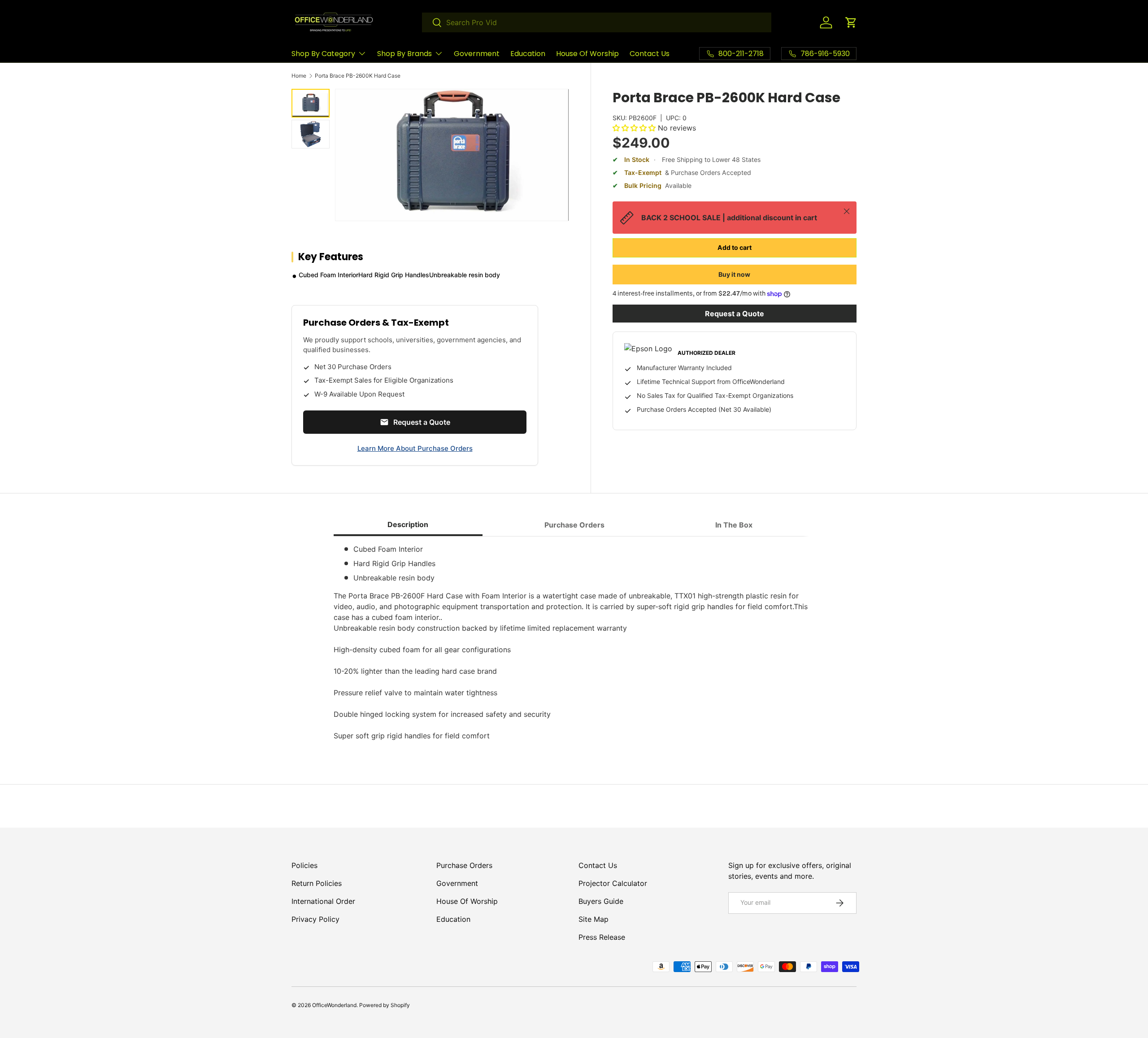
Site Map (593, 919)
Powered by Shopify (384, 1005)
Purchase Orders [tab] (574, 524)
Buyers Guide (600, 901)
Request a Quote (734, 313)
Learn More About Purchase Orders (415, 448)
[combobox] (596, 22)
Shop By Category (323, 53)
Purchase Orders (464, 865)
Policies (304, 865)
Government (477, 53)
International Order (323, 901)
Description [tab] (407, 524)
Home (298, 76)
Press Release (601, 937)
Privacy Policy (315, 919)
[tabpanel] (574, 642)
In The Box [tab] (733, 524)
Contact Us (650, 53)
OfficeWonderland (334, 1005)
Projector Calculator (612, 883)
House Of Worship (587, 53)
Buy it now (734, 274)
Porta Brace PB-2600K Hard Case (357, 76)
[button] (851, 22)
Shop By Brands (404, 53)
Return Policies (316, 883)
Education (527, 53)
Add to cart (735, 247)
